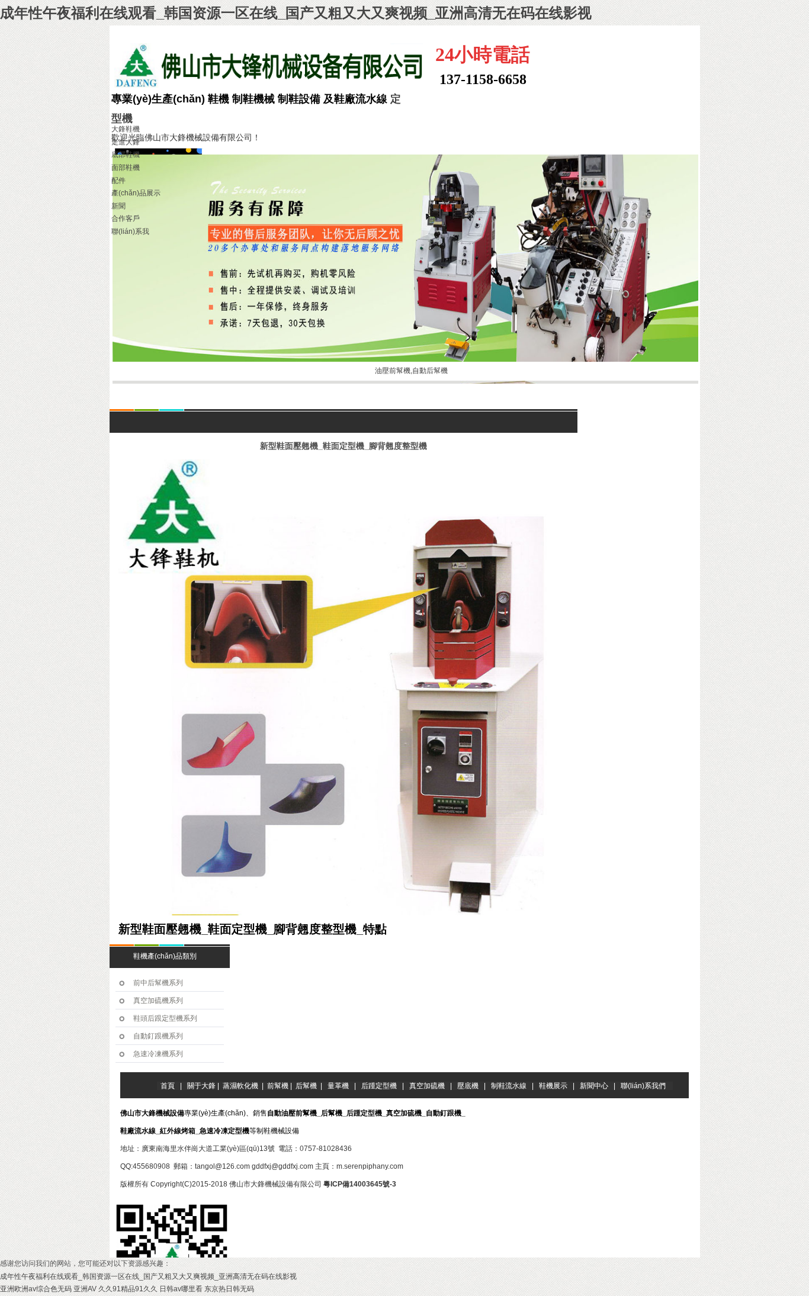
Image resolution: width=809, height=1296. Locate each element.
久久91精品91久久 (128, 1289)
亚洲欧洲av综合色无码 (36, 1289)
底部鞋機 (125, 154)
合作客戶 (125, 218)
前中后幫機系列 (158, 983)
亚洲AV (85, 1289)
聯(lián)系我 (130, 231)
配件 (118, 180)
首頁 (161, 401)
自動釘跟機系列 (158, 1036)
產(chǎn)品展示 (135, 193)
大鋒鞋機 (125, 129)
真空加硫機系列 (158, 1000)
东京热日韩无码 (229, 1289)
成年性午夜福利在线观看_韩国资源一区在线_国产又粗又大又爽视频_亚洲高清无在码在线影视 (296, 13)
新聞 (118, 206)
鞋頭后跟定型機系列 (165, 1018)
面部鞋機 (125, 167)
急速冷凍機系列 (158, 1054)
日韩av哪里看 (181, 1289)
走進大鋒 (125, 142)
